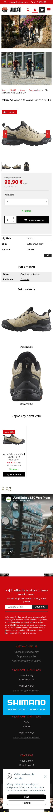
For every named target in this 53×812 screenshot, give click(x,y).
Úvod (3, 90)
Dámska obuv (34, 90)
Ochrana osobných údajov (26, 660)
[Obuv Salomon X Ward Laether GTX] (26, 133)
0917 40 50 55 (40, 2)
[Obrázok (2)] (26, 376)
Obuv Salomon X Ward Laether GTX (14, 455)
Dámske (24, 279)
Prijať (26, 797)
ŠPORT (13, 90)
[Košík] (42, 10)
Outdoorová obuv (30, 274)
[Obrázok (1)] (26, 319)
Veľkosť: (9, 194)
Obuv (22, 90)
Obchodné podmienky (26, 651)
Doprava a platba (26, 656)
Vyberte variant (14, 474)
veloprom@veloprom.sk (18, 2)
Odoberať (40, 606)
